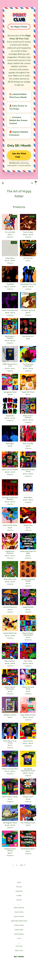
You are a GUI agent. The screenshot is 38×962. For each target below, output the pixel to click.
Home (19, 882)
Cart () (19, 900)
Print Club (19, 946)
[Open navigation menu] (2, 183)
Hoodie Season (19, 934)
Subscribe (19, 891)
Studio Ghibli (19, 912)
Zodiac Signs (19, 929)
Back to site (19, 950)
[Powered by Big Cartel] (19, 956)
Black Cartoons (19, 907)
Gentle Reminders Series (19, 921)
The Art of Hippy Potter (19, 193)
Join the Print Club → (19, 155)
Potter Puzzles (19, 925)
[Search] (32, 183)
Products (19, 887)
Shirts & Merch (19, 916)
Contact (19, 895)
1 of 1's (19, 938)
